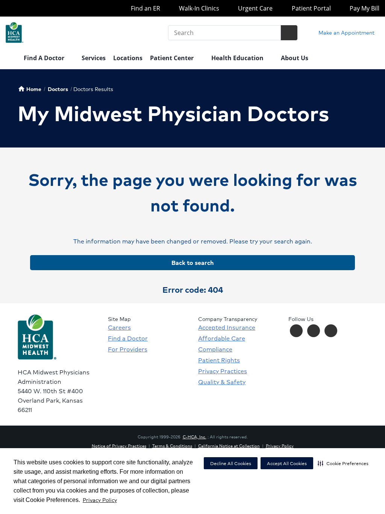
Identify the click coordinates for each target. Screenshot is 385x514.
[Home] (11, 59)
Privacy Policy (100, 500)
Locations (127, 58)
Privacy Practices (222, 371)
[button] (343, 463)
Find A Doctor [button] (45, 58)
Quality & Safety (222, 381)
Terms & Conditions (172, 445)
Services (94, 58)
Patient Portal (310, 8)
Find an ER (144, 8)
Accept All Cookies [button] (287, 463)
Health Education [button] (238, 58)
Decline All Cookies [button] (230, 463)
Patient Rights (219, 360)
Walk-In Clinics (198, 8)
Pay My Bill (363, 8)
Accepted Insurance (226, 327)
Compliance (215, 349)
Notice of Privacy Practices (119, 445)
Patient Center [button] (172, 58)
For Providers (127, 349)
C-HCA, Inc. (194, 436)
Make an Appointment (345, 32)
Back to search (192, 262)
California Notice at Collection (229, 445)
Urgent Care (254, 8)
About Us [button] (295, 58)
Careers (119, 327)
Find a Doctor (128, 338)
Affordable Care (221, 338)
